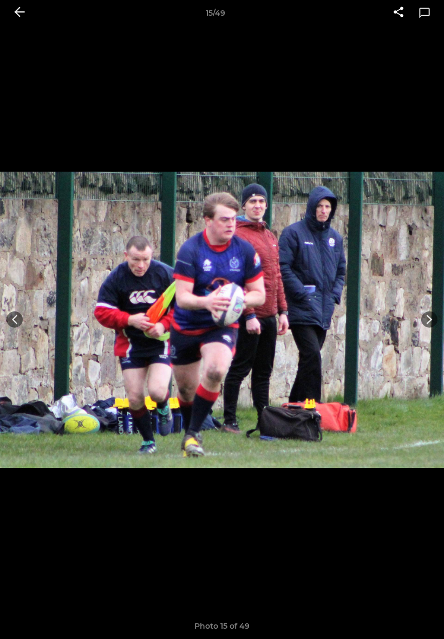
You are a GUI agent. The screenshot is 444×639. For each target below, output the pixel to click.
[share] (398, 13)
